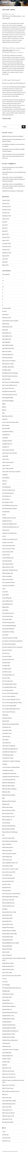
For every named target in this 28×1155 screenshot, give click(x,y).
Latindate (4, 764)
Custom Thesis (6, 554)
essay (3, 588)
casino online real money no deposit (11, 471)
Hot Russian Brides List (8, 675)
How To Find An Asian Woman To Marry (12, 702)
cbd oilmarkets (6, 511)
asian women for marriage (8, 360)
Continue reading (6, 118)
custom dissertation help (8, 545)
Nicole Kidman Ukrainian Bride (9, 841)
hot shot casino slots (7, 681)
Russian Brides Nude (7, 936)
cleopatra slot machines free (9, 533)
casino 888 (5, 456)
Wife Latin (4, 1094)
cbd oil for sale (7, 50)
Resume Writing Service (8, 903)
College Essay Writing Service (10, 539)
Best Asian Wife (6, 379)
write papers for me (7, 1119)
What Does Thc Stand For (8, 1074)
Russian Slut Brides (7, 949)
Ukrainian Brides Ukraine (8, 1018)
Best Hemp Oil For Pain (8, 388)
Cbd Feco (4, 481)
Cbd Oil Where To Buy (7, 502)
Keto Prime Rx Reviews (8, 167)
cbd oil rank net (6, 499)
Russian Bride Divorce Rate (9, 912)
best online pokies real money (9, 394)
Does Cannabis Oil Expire (8, 582)
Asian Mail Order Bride (7, 345)
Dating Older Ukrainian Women (10, 570)
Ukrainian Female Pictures (8, 1025)
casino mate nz (6, 465)
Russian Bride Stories (7, 924)
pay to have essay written (8, 872)
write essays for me (7, 1110)
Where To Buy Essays (7, 1088)
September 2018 (6, 252)
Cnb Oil (4, 536)
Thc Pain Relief (6, 985)
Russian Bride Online (7, 918)
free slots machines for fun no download (12, 647)
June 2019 (5, 225)
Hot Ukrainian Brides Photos (9, 684)
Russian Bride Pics (7, 921)
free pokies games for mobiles (10, 638)
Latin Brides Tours (6, 733)
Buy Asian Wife (6, 428)
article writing (5, 323)
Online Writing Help (7, 856)
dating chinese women (8, 567)
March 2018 (5, 265)
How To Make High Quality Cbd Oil (10, 708)
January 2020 (5, 203)
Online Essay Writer (7, 850)
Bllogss (4, 407)
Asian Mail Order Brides (8, 348)
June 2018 (5, 259)
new (3, 835)
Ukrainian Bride (6, 1000)
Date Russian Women (7, 564)
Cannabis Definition (7, 440)
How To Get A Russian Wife (9, 705)
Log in (3, 1131)
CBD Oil (4, 484)
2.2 (3, 286)
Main (3, 798)
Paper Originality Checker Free (10, 862)
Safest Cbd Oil (5, 952)
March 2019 (5, 234)
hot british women (6, 671)
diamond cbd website (7, 579)
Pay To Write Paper (7, 875)
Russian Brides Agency (8, 927)
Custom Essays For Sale (8, 548)
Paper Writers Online (7, 866)
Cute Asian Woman (7, 561)
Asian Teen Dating (6, 351)
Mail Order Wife (6, 792)
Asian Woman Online (7, 357)
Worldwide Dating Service (8, 1103)
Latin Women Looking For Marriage (11, 761)
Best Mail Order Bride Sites (9, 391)
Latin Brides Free (6, 727)
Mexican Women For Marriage (10, 832)
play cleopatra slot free (8, 881)
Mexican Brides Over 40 (8, 816)
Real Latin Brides (6, 890)
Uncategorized (6, 1043)
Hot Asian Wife (6, 665)
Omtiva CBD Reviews (7, 172)
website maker (6, 1061)
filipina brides (5, 607)
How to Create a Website (8, 696)
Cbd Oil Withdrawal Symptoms (10, 505)
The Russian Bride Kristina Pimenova (11, 988)
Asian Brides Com (6, 333)
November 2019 (6, 209)
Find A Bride (5, 610)
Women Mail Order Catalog (9, 1100)
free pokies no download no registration (12, 641)
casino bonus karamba (8, 462)
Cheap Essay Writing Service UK (10, 527)
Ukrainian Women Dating (8, 1037)
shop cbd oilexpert (7, 955)
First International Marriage (9, 625)
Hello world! (20, 191)
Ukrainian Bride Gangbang (8, 1006)
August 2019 (5, 219)
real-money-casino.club (8, 899)
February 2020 (6, 200)
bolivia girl (4, 419)
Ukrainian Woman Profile (8, 1034)
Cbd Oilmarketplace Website (9, 508)
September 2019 (6, 216)
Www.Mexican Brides (7, 1122)
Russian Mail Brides (7, 946)
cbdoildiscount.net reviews (9, 518)
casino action (5, 459)
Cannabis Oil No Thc (7, 444)
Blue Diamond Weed (7, 416)
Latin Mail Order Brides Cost (9, 752)
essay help (5, 591)
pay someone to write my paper (10, 869)
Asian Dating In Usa (7, 336)
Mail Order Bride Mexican (8, 782)
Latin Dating (5, 739)
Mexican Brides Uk (7, 819)
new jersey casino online (8, 838)
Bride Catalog (5, 425)
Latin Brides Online (7, 730)
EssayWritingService (7, 604)
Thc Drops (4, 981)
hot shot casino (6, 678)
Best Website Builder (7, 397)
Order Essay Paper (7, 859)
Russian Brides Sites (7, 940)
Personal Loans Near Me (8, 878)
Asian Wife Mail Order (7, 354)
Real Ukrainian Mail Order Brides (10, 896)
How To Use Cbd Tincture (8, 712)
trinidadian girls (6, 991)
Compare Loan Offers (7, 542)
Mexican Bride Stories (7, 813)
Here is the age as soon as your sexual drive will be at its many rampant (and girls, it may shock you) (13, 156)
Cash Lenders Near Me (8, 450)
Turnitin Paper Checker (8, 994)
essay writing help (6, 598)
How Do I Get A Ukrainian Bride (10, 693)
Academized (5, 314)
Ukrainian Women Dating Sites (10, 1040)
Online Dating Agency (7, 847)
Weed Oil (4, 1065)
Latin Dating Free (6, 742)
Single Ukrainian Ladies (8, 969)
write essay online (6, 1107)
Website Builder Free (7, 1055)
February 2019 (6, 237)
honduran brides (6, 662)
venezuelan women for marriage (10, 1049)
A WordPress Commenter (9, 191)
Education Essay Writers (8, 585)
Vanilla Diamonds (6, 1046)
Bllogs (4, 404)
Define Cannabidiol (7, 576)
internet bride (5, 721)
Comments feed (6, 1138)
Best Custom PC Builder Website (10, 382)
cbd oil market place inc (8, 493)
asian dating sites (6, 339)
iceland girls (5, 715)
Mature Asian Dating (7, 807)
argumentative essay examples (10, 320)
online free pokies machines (9, 853)
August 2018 (5, 256)
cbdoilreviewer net (7, 521)
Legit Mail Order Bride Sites (9, 773)
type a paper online (7, 997)
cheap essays (5, 530)
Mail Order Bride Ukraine (8, 785)
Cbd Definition (5, 477)
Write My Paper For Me (8, 1116)
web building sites (6, 1052)
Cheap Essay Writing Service (9, 524)
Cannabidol (5, 437)
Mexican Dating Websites (8, 826)
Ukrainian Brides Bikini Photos (9, 1012)
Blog (3, 413)
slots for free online (7, 972)
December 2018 (6, 243)
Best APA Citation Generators (10, 376)
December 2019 (6, 206)
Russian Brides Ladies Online (9, 933)
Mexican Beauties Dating (8, 810)
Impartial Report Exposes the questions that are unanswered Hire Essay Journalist (13, 179)
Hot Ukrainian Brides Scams (9, 687)
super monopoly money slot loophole (11, 975)
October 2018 (5, 249)
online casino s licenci (7, 177)
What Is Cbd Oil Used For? (9, 1077)
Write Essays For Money (8, 1113)
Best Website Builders (8, 400)
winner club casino (6, 1097)
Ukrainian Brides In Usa (8, 1015)
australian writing (6, 370)
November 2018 (6, 246)
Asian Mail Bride (6, 342)
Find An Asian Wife (7, 619)
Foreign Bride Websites (8, 628)
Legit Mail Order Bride (7, 770)
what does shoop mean (8, 1071)
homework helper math (8, 659)
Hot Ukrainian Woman (7, 690)
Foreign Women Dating (8, 631)
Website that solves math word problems (12, 136)
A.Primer (4, 311)
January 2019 (5, 240)
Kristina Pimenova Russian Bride (10, 724)
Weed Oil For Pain (6, 1068)
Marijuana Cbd (5, 804)
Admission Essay (6, 317)
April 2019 (5, 231)
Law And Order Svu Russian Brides (11, 767)
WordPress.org (6, 1141)
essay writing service (7, 601)
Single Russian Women (8, 966)
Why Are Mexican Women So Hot (10, 1091)
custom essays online (7, 551)
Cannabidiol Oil (6, 434)
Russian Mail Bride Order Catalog (10, 943)
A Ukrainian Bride (6, 308)
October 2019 (5, 212)
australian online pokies (8, 367)
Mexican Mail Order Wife (8, 829)
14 (3, 280)
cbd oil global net (6, 487)
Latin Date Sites (6, 736)
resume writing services (8, 906)
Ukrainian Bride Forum (7, 1003)
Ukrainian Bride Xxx (7, 1009)
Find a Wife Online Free (8, 613)
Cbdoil (3, 514)
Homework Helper (7, 656)
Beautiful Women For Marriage (10, 373)
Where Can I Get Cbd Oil (8, 1085)
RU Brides (4, 909)
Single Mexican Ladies (8, 963)
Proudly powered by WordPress (10, 1151)
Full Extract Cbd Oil (7, 650)
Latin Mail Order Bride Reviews (10, 749)
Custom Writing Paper (8, 558)
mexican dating (6, 822)
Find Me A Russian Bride (8, 622)
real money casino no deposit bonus (11, 893)
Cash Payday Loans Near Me (9, 453)
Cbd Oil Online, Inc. (6, 496)
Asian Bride (5, 330)
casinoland (5, 474)
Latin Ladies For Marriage (8, 745)
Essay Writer (5, 595)
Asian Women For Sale (8, 363)
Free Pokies (5, 635)
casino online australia (7, 468)
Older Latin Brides (6, 844)
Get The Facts (5, 653)
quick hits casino (6, 884)
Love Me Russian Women (8, 779)
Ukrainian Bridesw (6, 1021)
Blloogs (4, 410)
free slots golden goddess (9, 644)
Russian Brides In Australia (9, 930)
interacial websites (7, 718)
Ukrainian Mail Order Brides (9, 1028)
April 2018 (5, 262)
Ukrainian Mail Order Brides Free (10, 1031)
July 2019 (4, 222)
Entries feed (5, 1134)
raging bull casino (6, 887)
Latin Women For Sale (7, 758)
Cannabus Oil (5, 447)
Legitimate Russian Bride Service (10, 776)
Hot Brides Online (6, 668)
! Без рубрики (5, 274)
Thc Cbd (4, 978)
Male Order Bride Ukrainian (9, 801)
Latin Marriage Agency (8, 755)
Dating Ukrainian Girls (7, 573)
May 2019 (4, 228)
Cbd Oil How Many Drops (8, 490)
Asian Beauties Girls (7, 326)
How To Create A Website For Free (11, 699)
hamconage (9, 2)
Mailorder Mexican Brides (8, 795)
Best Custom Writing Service (9, 385)
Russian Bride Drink (7, 915)
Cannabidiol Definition (7, 431)
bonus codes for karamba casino (10, 422)
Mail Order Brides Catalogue (9, 789)
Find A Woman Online (7, 616)
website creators (6, 1058)
